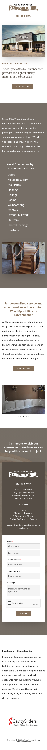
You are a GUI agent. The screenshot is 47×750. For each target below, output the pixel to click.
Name (10, 541)
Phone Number (14, 571)
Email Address (14, 560)
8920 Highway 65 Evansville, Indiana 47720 (23, 492)
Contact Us (22, 86)
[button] (6, 399)
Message (11, 583)
